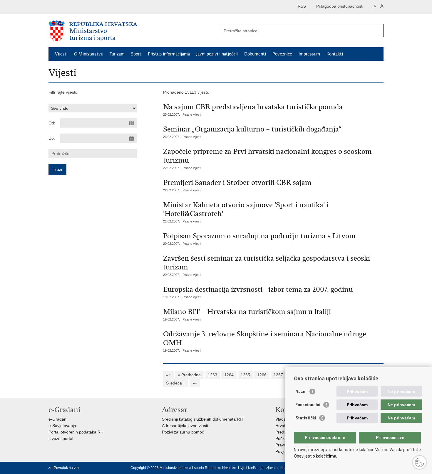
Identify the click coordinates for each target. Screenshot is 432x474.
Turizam (117, 54)
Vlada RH (284, 419)
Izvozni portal (60, 438)
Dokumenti (255, 54)
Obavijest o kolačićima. (315, 456)
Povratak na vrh (66, 468)
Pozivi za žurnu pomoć (183, 432)
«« (168, 374)
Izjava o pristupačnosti (283, 468)
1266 (262, 374)
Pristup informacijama (169, 54)
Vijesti (61, 54)
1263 (212, 374)
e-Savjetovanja (62, 425)
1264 (229, 374)
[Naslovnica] (132, 30)
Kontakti (334, 54)
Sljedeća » (175, 383)
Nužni (301, 391)
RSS (302, 6)
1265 (245, 374)
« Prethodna (189, 374)
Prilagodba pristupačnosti (339, 6)
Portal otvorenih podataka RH (75, 432)
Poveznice (282, 54)
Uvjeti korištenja (251, 468)
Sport (136, 54)
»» (194, 383)
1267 (278, 374)
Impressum (309, 54)
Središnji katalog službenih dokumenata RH (202, 419)
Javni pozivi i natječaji (217, 54)
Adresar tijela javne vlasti (185, 425)
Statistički (305, 418)
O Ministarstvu (88, 54)
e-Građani (57, 419)
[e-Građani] (73, 7)
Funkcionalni (307, 404)
